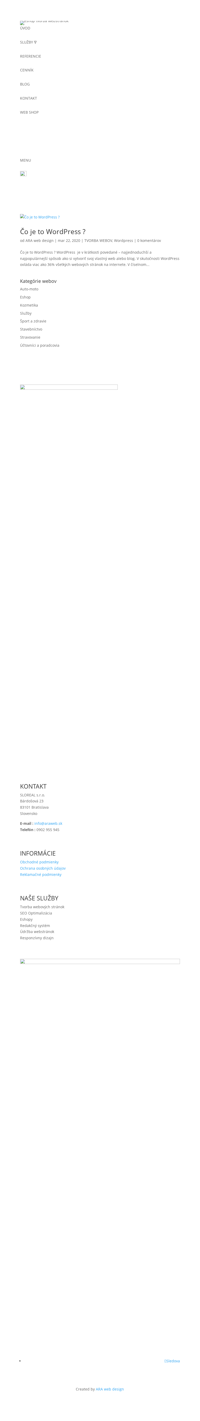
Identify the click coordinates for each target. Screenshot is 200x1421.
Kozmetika (29, 305)
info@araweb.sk (48, 823)
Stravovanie (30, 337)
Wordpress (123, 240)
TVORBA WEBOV (98, 240)
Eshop (25, 297)
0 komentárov (149, 240)
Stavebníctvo (31, 329)
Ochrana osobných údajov (43, 868)
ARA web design (40, 240)
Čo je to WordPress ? (52, 231)
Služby (26, 313)
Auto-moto (29, 288)
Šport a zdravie (33, 321)
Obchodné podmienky (39, 861)
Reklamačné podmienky (40, 874)
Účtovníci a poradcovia (39, 345)
